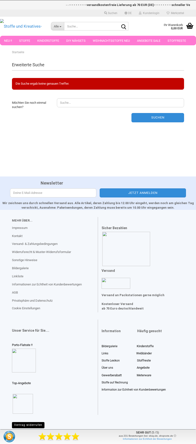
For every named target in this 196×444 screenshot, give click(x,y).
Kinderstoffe (48, 40)
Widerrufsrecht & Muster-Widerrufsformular (41, 252)
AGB (15, 292)
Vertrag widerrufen (28, 425)
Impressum (19, 228)
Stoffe (24, 40)
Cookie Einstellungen (26, 308)
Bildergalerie (20, 268)
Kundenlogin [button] (150, 13)
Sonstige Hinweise (24, 260)
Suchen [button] (112, 13)
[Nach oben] (13, 437)
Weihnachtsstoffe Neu (111, 40)
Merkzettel (176, 13)
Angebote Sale (148, 40)
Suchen (157, 117)
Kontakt (17, 236)
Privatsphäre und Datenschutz (32, 300)
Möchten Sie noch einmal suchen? (29, 105)
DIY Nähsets (76, 40)
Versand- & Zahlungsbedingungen (35, 244)
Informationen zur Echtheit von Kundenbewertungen (47, 284)
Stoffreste (177, 40)
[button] (128, 13)
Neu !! (8, 40)
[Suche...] (123, 26)
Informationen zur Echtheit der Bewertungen (147, 439)
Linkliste (17, 276)
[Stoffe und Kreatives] (22, 26)
